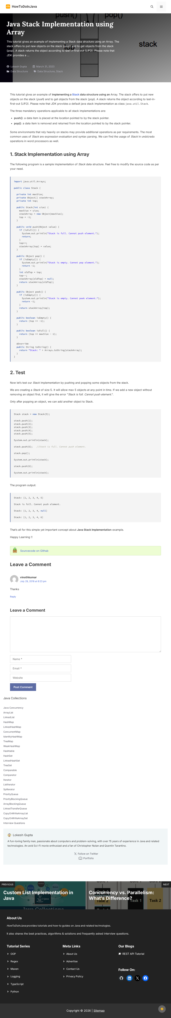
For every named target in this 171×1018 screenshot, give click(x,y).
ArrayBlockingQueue (14, 803)
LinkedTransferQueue (15, 808)
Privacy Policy (74, 976)
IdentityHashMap (12, 736)
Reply (13, 596)
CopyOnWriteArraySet (15, 818)
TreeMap (8, 741)
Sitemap (99, 1010)
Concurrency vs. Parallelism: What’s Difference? (121, 895)
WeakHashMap (11, 746)
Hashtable (8, 750)
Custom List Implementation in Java (38, 895)
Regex (14, 961)
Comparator (9, 775)
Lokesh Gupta (19, 66)
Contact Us (72, 968)
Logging (15, 976)
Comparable (10, 770)
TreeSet (7, 765)
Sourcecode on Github (34, 550)
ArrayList (8, 712)
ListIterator (9, 784)
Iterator (7, 779)
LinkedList (9, 717)
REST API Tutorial (133, 953)
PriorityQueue (10, 794)
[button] (152, 7)
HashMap (8, 722)
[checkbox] (162, 1009)
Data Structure (19, 71)
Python (15, 991)
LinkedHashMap (12, 726)
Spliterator (9, 789)
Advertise (72, 961)
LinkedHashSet (11, 760)
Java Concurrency (13, 707)
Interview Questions (14, 823)
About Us (71, 953)
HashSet (8, 755)
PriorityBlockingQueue (15, 799)
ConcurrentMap (12, 731)
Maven (15, 968)
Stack (59, 71)
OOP (13, 953)
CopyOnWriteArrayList (15, 813)
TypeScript (17, 984)
